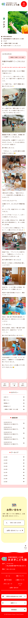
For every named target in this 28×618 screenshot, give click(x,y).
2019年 (5, 478)
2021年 (5, 472)
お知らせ (6, 397)
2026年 (5, 457)
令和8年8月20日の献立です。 (11, 428)
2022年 (5, 469)
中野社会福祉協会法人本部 (14, 596)
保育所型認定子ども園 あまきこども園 (13, 38)
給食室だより (7, 406)
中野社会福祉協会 (7, 36)
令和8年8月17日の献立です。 (11, 443)
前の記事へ (5, 384)
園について (20, 576)
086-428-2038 (15, 523)
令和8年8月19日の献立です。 (11, 433)
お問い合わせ (14, 588)
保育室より (7, 403)
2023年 (5, 466)
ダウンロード (8, 584)
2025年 (5, 460)
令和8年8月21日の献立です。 (11, 423)
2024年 (5, 463)
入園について (20, 580)
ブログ (5, 41)
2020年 (5, 475)
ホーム (8, 576)
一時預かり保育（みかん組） (11, 43)
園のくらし (7, 400)
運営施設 (14, 610)
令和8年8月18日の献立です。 (11, 438)
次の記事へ (23, 384)
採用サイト (14, 603)
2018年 (5, 481)
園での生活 (8, 580)
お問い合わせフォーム (14, 530)
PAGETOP (25, 548)
